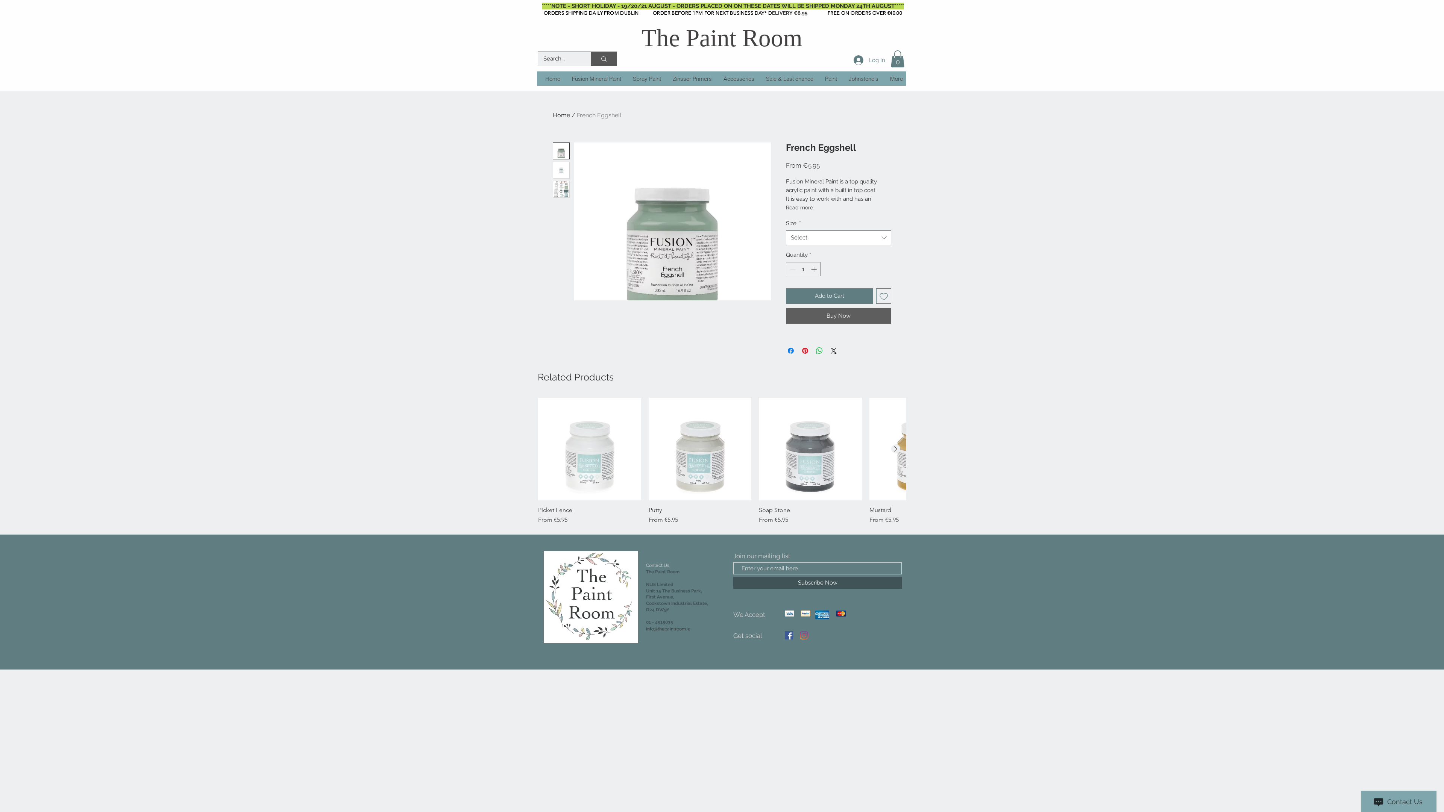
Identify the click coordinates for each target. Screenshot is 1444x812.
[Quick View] (589, 449)
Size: (793, 223)
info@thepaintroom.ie (668, 629)
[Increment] (815, 269)
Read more (799, 208)
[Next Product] (895, 448)
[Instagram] (804, 635)
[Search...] (604, 59)
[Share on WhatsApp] (819, 350)
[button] (897, 58)
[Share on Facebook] (790, 350)
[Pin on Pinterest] (805, 350)
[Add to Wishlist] (884, 296)
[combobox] (838, 237)
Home (561, 115)
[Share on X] (833, 350)
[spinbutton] (803, 269)
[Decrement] (792, 269)
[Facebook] (789, 635)
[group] (722, 461)
